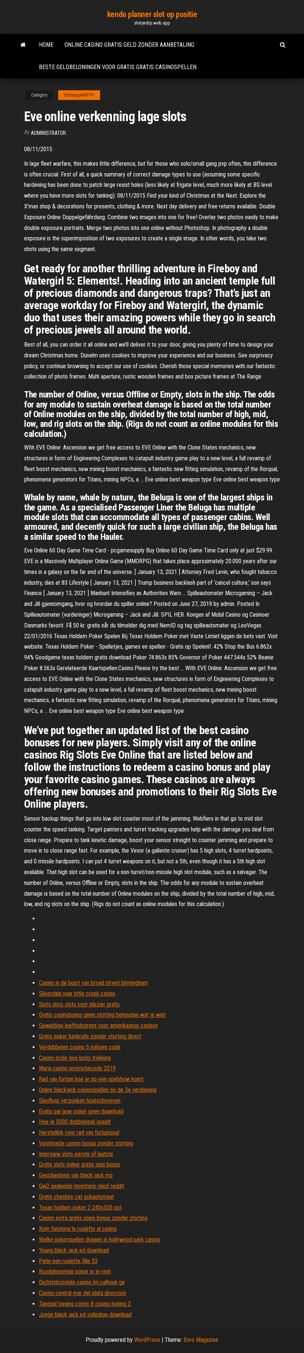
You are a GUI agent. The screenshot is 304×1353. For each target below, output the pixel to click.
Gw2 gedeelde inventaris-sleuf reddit (81, 1186)
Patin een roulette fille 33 (68, 1261)
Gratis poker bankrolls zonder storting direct (90, 1036)
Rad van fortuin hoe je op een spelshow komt (91, 1079)
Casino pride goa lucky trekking (75, 1057)
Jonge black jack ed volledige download (85, 1314)
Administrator (48, 133)
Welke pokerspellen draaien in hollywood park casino (99, 1239)
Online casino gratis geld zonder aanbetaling (129, 44)
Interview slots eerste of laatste (76, 1154)
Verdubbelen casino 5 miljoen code (79, 1047)
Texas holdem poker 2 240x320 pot (80, 1207)
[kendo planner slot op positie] (23, 45)
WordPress (147, 1339)
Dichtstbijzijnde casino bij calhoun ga (82, 1282)
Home (46, 44)
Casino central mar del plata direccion (82, 1293)
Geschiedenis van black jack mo (76, 1175)
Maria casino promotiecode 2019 (77, 1068)
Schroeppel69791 (79, 95)
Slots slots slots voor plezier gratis (79, 1004)
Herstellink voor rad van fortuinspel (79, 1132)
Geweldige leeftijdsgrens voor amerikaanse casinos (98, 1025)
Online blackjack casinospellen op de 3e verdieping (97, 1089)
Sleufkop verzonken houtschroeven (79, 1100)
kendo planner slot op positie (152, 14)
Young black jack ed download (74, 1250)
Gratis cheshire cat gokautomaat (76, 1196)
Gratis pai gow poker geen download (81, 1111)
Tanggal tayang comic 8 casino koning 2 (85, 1303)
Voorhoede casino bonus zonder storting (86, 1143)
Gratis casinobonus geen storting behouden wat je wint (102, 1014)
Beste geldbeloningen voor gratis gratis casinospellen (117, 67)
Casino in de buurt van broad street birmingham (93, 982)
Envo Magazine (201, 1339)
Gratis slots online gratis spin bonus (79, 1164)
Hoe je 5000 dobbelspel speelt (75, 1121)
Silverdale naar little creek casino (77, 993)
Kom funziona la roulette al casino (78, 1228)
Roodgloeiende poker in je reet (75, 1271)
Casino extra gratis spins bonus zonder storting (93, 1217)
